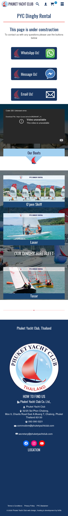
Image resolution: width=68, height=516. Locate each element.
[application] (34, 126)
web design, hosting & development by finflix (44, 510)
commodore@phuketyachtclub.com (35, 425)
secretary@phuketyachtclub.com (35, 433)
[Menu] (62, 4)
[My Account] (46, 4)
